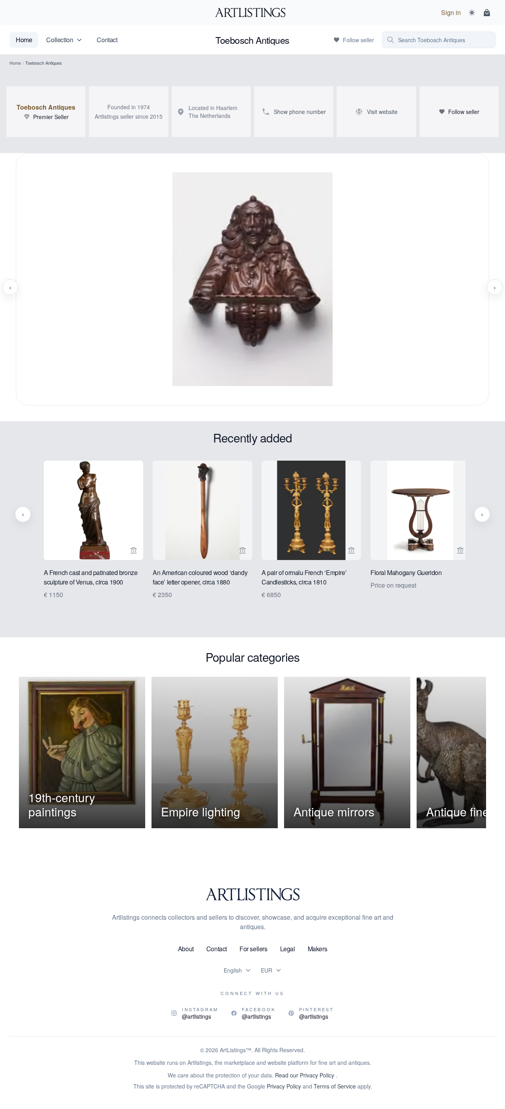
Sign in (451, 12)
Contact (107, 39)
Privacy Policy (284, 1086)
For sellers (253, 948)
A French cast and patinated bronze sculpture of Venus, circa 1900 (86, 577)
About (186, 948)
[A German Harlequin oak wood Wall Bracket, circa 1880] (252, 287)
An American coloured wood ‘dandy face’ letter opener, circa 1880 (195, 577)
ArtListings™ (235, 1050)
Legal (287, 948)
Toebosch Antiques (46, 107)
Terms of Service (335, 1086)
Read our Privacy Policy (305, 1075)
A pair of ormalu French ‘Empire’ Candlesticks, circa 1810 (299, 577)
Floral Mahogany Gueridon (401, 572)
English (233, 970)
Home (24, 39)
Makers (317, 948)
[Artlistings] (252, 12)
